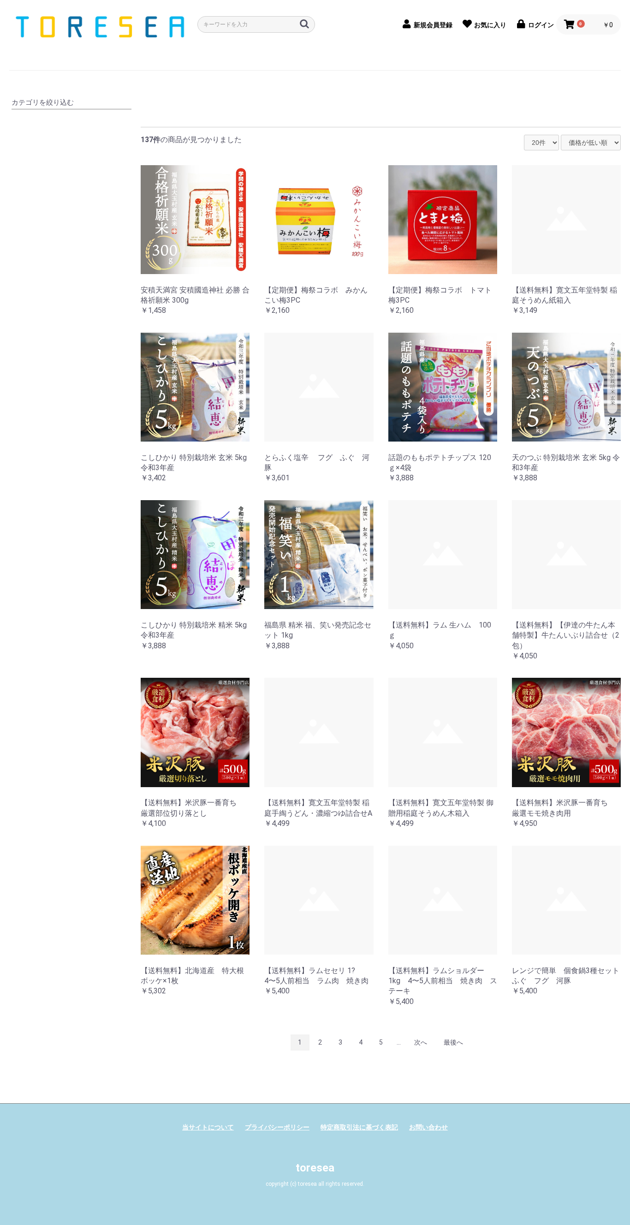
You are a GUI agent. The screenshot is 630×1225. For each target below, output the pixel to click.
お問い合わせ (428, 1127)
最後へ (453, 1042)
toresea (315, 1167)
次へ (420, 1042)
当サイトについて (208, 1127)
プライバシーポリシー (277, 1127)
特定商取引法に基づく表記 (359, 1127)
